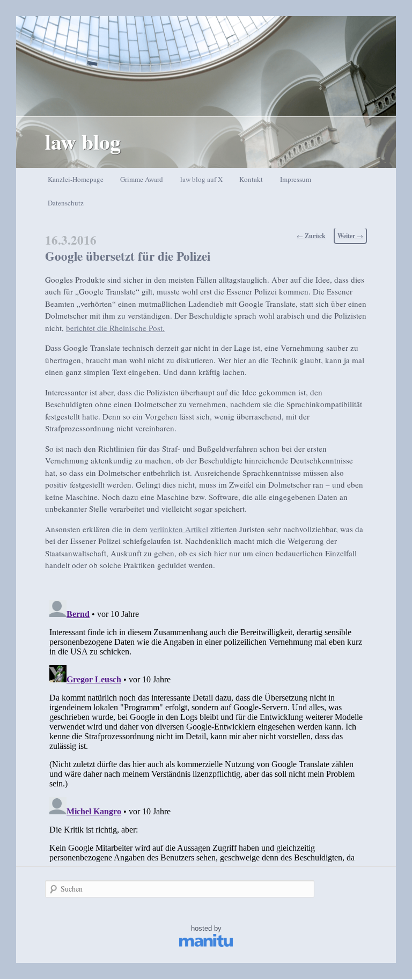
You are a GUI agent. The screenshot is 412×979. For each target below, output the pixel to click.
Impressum (295, 179)
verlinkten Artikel (179, 529)
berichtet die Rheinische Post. (115, 327)
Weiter (350, 235)
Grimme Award (141, 179)
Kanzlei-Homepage (76, 179)
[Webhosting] (206, 944)
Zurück (311, 235)
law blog (83, 141)
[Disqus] (206, 729)
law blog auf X (201, 179)
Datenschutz (66, 203)
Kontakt (251, 179)
